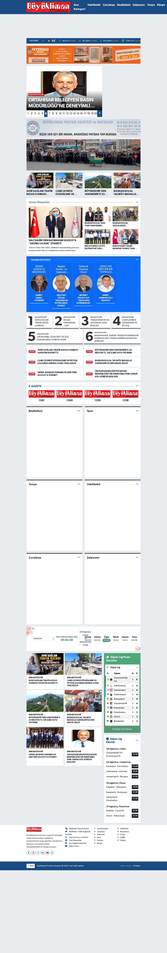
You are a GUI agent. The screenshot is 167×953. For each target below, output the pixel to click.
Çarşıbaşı (109, 5)
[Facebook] (28, 853)
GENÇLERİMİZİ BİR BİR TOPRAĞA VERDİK (106, 269)
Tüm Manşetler (75, 840)
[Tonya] (79, 484)
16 (81, 113)
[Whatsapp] (52, 853)
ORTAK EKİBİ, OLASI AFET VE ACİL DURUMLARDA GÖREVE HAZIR (53, 338)
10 (60, 113)
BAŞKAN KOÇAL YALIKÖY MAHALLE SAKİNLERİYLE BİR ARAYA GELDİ (80, 719)
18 (88, 113)
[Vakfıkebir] (137, 484)
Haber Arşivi (74, 846)
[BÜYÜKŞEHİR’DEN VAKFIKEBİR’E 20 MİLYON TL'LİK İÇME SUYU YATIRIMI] (45, 701)
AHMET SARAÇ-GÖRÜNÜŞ (39, 297)
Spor (90, 410)
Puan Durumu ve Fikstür (78, 837)
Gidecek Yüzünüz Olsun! (83, 269)
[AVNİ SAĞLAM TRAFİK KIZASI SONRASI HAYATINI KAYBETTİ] (45, 664)
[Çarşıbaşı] (79, 558)
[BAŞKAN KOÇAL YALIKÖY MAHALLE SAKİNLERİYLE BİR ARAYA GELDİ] (83, 701)
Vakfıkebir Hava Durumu (79, 829)
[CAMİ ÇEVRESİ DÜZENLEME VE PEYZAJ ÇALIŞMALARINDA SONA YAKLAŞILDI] (83, 664)
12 (67, 113)
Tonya (151, 5)
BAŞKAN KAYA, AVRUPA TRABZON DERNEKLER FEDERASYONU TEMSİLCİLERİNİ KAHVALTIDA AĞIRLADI (116, 338)
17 (85, 113)
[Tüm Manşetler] (137, 202)
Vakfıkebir (94, 5)
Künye (161, 5)
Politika (100, 840)
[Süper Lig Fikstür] (137, 741)
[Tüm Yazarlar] (137, 260)
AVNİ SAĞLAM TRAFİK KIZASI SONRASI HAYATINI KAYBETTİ (42, 323)
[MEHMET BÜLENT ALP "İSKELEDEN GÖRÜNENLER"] (83, 283)
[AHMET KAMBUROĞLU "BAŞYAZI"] (106, 283)
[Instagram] (38, 853)
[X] (33, 853)
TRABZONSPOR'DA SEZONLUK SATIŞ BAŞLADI (99, 323)
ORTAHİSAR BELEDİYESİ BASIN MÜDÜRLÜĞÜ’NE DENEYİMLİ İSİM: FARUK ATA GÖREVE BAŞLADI (116, 374)
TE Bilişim (137, 866)
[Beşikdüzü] (79, 411)
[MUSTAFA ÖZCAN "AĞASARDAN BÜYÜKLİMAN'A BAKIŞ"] (61, 283)
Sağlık (122, 837)
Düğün (123, 840)
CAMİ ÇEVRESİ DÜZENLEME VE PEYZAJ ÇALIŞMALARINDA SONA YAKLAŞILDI (130, 323)
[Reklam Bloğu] (83, 55)
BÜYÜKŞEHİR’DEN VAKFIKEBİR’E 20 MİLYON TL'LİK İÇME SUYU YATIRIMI (44, 719)
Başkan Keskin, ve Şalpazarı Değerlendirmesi (61, 269)
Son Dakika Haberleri (78, 843)
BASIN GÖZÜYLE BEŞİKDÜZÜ (39, 269)
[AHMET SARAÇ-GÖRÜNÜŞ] (39, 283)
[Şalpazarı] (137, 558)
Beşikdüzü (123, 5)
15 (77, 113)
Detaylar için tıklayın (122, 729)
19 (92, 113)
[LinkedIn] (43, 853)
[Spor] (137, 411)
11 (63, 113)
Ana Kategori (79, 7)
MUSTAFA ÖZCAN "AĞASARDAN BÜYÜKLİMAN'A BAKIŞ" (61, 300)
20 (95, 113)
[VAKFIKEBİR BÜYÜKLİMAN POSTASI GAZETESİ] (48, 7)
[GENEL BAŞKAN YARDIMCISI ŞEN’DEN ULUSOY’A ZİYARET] (45, 738)
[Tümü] (137, 386)
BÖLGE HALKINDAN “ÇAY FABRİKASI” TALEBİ (69, 323)
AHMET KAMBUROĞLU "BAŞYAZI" (106, 297)
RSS (32, 866)
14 (74, 113)
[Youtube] (47, 853)
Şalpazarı (139, 5)
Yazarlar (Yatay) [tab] (40, 260)
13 (70, 113)
